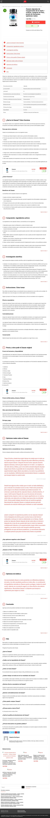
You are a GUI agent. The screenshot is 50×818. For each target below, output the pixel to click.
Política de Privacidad (22, 811)
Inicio (3, 6)
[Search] (48, 1)
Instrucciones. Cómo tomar (13, 53)
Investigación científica (12, 50)
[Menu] (1, 1)
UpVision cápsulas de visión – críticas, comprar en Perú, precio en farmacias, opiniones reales (9, 774)
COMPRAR (36, 22)
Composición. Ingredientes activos (15, 46)
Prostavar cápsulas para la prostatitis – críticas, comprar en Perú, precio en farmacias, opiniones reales (9, 762)
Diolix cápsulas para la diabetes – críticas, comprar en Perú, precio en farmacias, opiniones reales (25, 757)
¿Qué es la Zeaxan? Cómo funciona (15, 42)
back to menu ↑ (44, 212)
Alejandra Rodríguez (14, 737)
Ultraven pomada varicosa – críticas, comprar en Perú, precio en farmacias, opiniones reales (12, 797)
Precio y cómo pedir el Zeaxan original (16, 57)
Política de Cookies (21, 810)
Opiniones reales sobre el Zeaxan (15, 61)
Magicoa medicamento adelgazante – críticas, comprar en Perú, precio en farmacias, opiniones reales (40, 757)
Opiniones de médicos (12, 64)
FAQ (7, 71)
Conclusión (9, 68)
